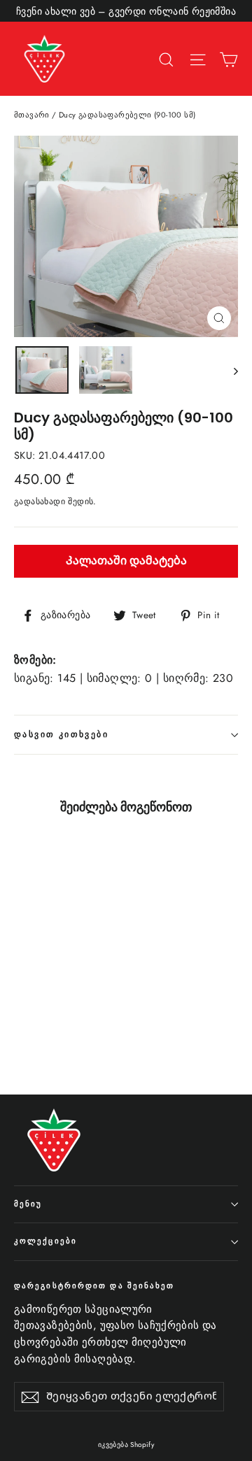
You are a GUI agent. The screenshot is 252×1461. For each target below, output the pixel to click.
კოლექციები (45, 1241)
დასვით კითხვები (61, 734)
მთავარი (32, 114)
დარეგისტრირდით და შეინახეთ (94, 1286)
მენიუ (28, 1204)
